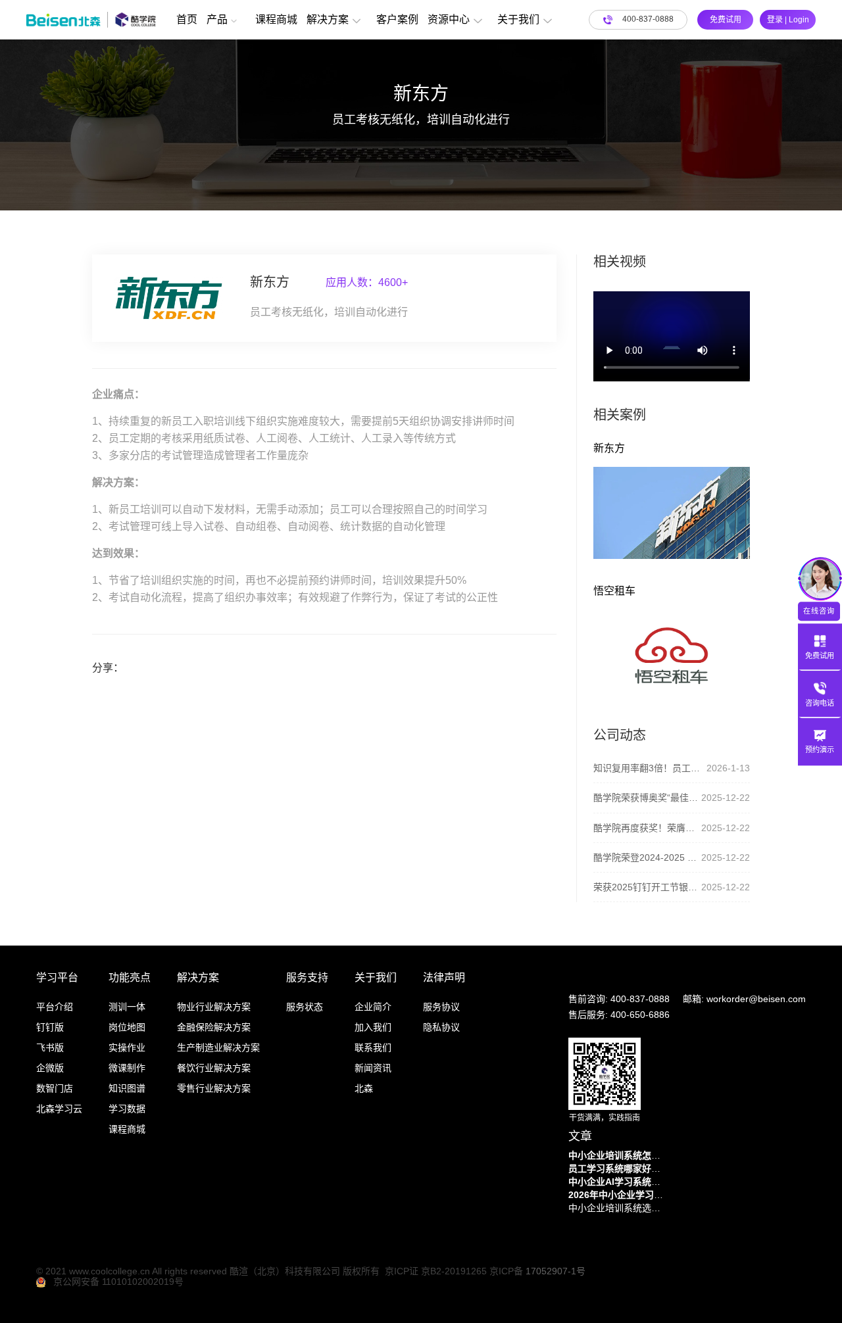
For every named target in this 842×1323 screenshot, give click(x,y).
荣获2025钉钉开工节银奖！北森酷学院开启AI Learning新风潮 (647, 887)
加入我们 (373, 1027)
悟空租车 (614, 590)
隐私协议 (441, 1027)
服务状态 (304, 1006)
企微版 (50, 1068)
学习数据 (127, 1108)
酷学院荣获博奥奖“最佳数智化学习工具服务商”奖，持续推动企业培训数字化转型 (647, 797)
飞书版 (50, 1047)
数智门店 (54, 1088)
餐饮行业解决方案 (214, 1068)
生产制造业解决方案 (218, 1047)
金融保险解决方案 (214, 1027)
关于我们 (518, 19)
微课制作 (127, 1068)
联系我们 (373, 1047)
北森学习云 (59, 1108)
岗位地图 (127, 1027)
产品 (217, 19)
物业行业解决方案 (214, 1006)
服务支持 (307, 977)
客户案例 (397, 19)
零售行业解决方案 (214, 1088)
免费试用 (725, 19)
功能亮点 (130, 977)
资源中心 (449, 19)
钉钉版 (50, 1027)
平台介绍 (54, 1006)
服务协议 (441, 1006)
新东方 (609, 448)
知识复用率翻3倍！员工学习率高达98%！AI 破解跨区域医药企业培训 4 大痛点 (649, 768)
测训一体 (127, 1006)
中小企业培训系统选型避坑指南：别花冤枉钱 (617, 1208)
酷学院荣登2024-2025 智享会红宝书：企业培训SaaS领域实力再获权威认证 (647, 857)
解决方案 (328, 19)
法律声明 (444, 977)
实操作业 (127, 1047)
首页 (186, 19)
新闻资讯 (373, 1068)
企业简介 (373, 1006)
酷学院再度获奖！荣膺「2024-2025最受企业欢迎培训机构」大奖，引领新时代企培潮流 (647, 828)
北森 (364, 1088)
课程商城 (276, 19)
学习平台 (57, 977)
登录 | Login (788, 19)
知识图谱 (127, 1088)
